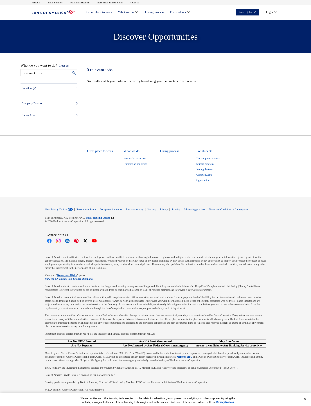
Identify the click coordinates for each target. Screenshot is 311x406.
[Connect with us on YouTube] (94, 241)
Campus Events (204, 174)
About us (134, 2)
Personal (36, 2)
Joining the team (204, 169)
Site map (151, 209)
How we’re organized (135, 158)
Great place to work (99, 12)
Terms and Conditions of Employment (228, 209)
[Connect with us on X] (85, 241)
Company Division (32, 103)
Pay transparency (134, 209)
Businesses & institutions (110, 2)
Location (27, 88)
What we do (126, 12)
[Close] (305, 399)
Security (176, 209)
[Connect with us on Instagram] (58, 241)
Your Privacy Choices (56, 209)
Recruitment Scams (86, 209)
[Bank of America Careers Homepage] (53, 13)
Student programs (205, 164)
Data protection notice (111, 209)
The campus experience (208, 158)
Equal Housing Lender (100, 217)
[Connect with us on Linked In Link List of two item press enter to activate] (67, 240)
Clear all (64, 65)
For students (178, 12)
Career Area (28, 115)
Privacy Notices (225, 402)
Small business (55, 2)
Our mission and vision (135, 164)
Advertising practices (194, 209)
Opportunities (203, 180)
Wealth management (80, 2)
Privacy (164, 209)
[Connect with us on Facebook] (49, 241)
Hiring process (154, 12)
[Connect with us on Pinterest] (76, 241)
